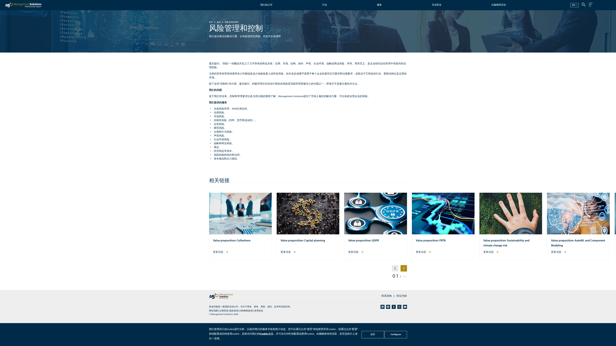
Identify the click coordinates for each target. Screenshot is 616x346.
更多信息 (218, 252)
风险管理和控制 (231, 22)
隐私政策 (234, 311)
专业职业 (436, 5)
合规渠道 (223, 311)
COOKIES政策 (246, 311)
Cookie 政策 (266, 334)
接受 (373, 334)
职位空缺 (402, 296)
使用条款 (258, 311)
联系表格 (386, 296)
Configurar (396, 334)
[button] (395, 269)
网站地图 (213, 311)
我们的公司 (266, 5)
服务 (379, 5)
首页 (211, 22)
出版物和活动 (498, 5)
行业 (324, 5)
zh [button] (573, 5)
